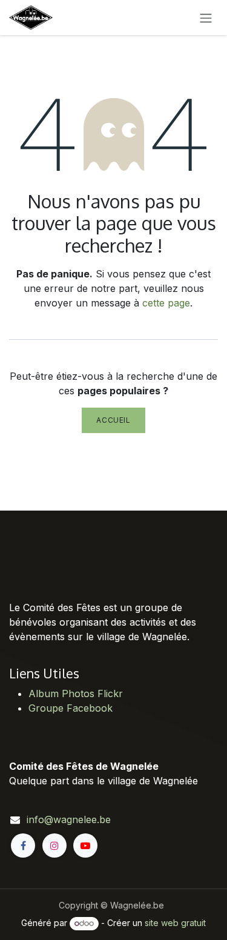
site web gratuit (175, 923)
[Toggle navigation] (206, 17)
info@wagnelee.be (69, 819)
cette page (166, 303)
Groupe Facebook (70, 708)
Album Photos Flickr (75, 693)
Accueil (113, 420)
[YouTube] (85, 845)
